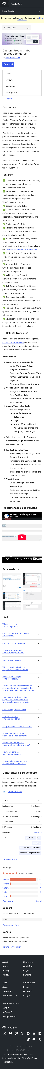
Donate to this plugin (11, 947)
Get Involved (29, 982)
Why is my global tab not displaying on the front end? (15, 668)
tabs (39, 838)
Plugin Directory (8, 11)
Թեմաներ (28, 966)
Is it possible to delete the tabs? (17, 726)
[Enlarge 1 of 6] (17, 576)
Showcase (28, 962)
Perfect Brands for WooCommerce (21, 249)
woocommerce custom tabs (30, 848)
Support (8, 98)
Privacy (5, 975)
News (5, 966)
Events (26, 987)
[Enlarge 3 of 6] (17, 604)
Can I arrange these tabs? (14, 710)
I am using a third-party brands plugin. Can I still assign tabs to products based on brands (16, 699)
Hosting (5, 970)
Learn (4, 982)
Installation (10, 86)
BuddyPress (9, 1016)
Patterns (27, 975)
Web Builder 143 (13, 57)
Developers (7, 991)
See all (39, 901)
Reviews (9, 80)
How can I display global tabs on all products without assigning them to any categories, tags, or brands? (18, 688)
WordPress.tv (9, 995)
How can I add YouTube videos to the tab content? (14, 734)
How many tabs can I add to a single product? (13, 651)
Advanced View (9, 859)
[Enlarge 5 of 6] (38, 593)
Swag (27, 995)
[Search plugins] (28, 27)
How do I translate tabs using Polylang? (11, 753)
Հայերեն (12, 1027)
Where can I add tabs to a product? (10, 625)
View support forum (11, 925)
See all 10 (38, 832)
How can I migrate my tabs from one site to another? (14, 762)
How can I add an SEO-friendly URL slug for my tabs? (16, 744)
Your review (7, 901)
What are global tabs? (12, 660)
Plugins (26, 970)
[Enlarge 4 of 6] (38, 576)
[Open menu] (40, 3)
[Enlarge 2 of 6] (17, 595)
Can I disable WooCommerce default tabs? (15, 634)
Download (8, 64)
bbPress (7, 1012)
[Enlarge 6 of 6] (38, 605)
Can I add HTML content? (14, 643)
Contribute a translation (13, 342)
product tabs (30, 838)
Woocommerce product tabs (30, 853)
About (5, 962)
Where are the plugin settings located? (11, 677)
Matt (5, 1008)
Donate (27, 991)
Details (8, 73)
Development (11, 92)
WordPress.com (10, 1003)
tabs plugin (37, 843)
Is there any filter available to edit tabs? (12, 717)
